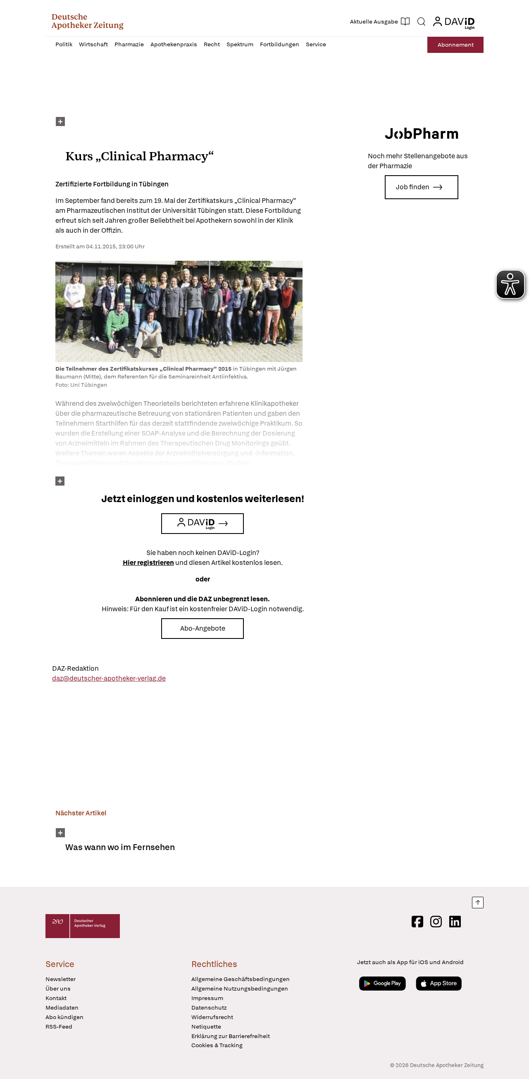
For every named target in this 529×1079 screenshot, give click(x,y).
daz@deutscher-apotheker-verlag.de (109, 678)
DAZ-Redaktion (75, 668)
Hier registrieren (148, 562)
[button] (87, 21)
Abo (456, 44)
